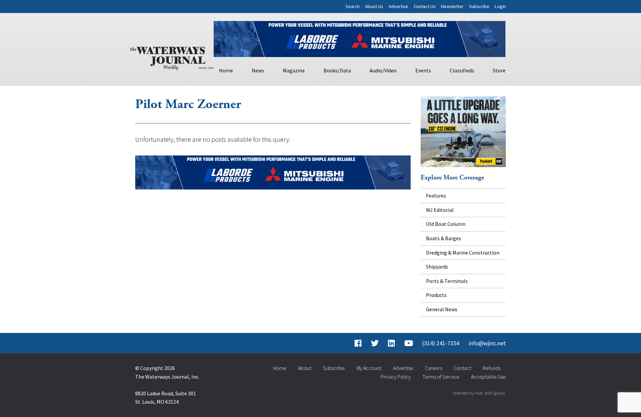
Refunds (491, 368)
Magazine (294, 70)
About (304, 368)
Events (423, 70)
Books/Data (337, 70)
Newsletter (452, 6)
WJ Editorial (440, 209)
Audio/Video (383, 70)
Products (436, 295)
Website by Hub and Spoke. (479, 393)
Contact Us (425, 6)
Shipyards (437, 266)
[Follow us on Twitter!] (375, 343)
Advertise (398, 6)
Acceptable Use (488, 376)
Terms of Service (440, 376)
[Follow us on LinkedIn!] (391, 343)
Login (500, 6)
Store (499, 70)
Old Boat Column (445, 224)
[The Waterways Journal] (172, 57)
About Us (374, 6)
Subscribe (479, 6)
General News (441, 309)
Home (226, 70)
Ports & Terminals (447, 281)
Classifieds (462, 70)
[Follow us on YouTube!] (408, 343)
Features (436, 195)
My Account (369, 368)
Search (353, 6)
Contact (462, 368)
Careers (433, 368)
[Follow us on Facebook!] (358, 343)
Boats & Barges (443, 238)
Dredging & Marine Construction (462, 252)
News (258, 70)
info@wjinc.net (487, 343)
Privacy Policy (396, 376)
